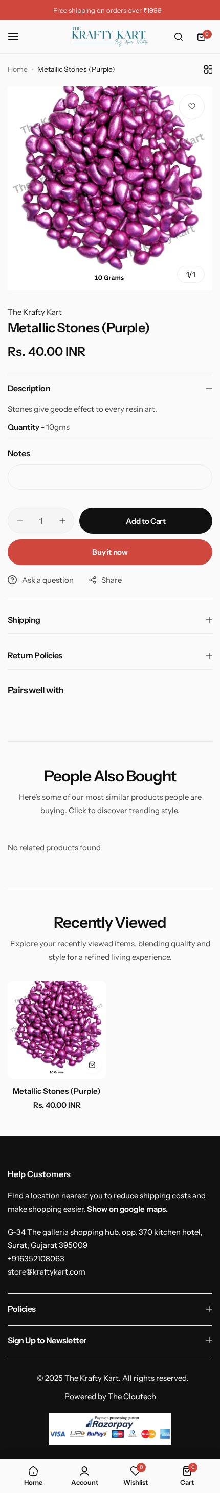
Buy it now (109, 552)
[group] (110, 188)
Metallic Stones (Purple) (57, 1091)
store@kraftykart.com (46, 1272)
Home (18, 69)
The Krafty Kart (35, 312)
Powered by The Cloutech (110, 1396)
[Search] (178, 37)
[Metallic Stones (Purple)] (57, 1030)
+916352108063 (36, 1258)
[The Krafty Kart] (110, 37)
